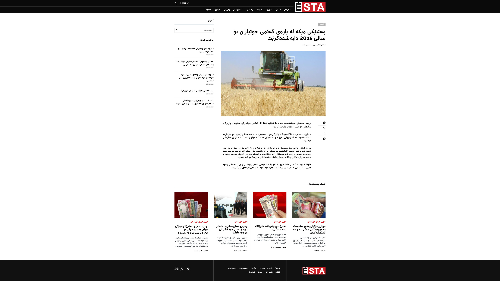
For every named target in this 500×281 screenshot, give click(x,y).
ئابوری (322, 24)
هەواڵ (277, 268)
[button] (184, 3)
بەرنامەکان (231, 268)
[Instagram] (176, 269)
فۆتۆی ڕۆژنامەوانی (272, 272)
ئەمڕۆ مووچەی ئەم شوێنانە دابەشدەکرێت (270, 228)
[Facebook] (188, 269)
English (252, 272)
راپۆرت (262, 268)
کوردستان (311, 222)
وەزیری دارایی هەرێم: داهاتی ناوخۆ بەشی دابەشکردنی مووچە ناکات (231, 230)
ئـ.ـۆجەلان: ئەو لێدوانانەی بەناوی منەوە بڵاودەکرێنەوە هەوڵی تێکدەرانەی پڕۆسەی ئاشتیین (196, 78)
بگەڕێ (177, 30)
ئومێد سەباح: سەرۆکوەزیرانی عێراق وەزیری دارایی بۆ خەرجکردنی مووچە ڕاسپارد (191, 230)
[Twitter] (182, 269)
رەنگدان (254, 268)
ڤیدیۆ (260, 272)
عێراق (318, 222)
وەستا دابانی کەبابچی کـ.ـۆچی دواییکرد (197, 91)
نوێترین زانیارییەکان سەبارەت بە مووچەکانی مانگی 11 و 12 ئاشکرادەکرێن (309, 230)
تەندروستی (243, 268)
